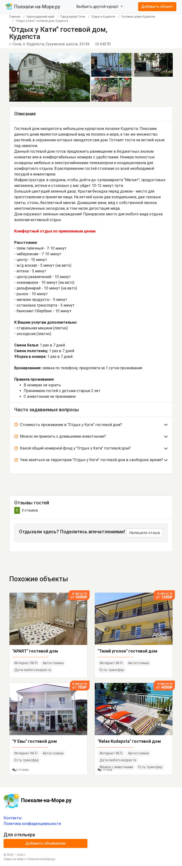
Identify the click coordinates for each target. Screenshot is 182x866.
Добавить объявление (45, 843)
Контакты (13, 818)
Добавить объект (157, 6)
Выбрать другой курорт (98, 6)
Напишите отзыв (144, 532)
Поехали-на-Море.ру (36, 6)
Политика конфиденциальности (32, 823)
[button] (91, 426)
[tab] (91, 426)
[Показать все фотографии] (49, 77)
